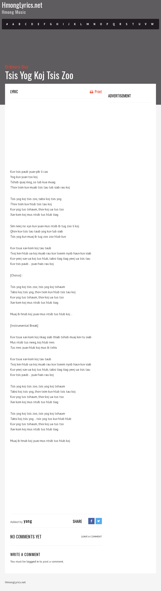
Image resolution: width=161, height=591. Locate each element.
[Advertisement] (85, 132)
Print (98, 91)
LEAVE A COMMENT (91, 536)
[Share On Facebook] (91, 521)
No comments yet (26, 536)
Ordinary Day (16, 66)
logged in (33, 561)
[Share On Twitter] (99, 521)
